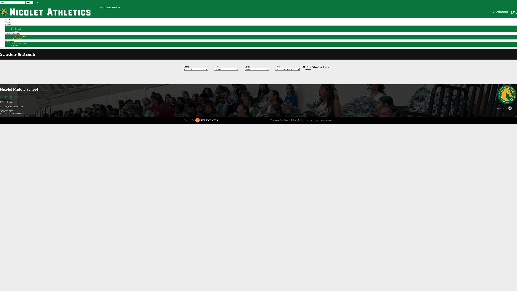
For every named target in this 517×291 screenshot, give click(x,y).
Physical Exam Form (18, 43)
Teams (7, 22)
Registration (9, 41)
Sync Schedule (16, 29)
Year (216, 67)
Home (7, 19)
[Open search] (515, 12)
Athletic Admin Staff (18, 36)
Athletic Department (12, 34)
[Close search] (37, 2)
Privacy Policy (297, 120)
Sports (186, 67)
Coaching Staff (16, 38)
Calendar (8, 24)
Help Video (15, 45)
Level (247, 67)
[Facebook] (512, 12)
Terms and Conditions (279, 120)
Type (277, 67)
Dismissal (14, 31)
